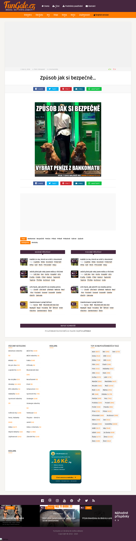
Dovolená (49, 262)
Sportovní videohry (15, 399)
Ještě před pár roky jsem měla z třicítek (46, 272)
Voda (53, 280)
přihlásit (87, 331)
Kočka (96, 377)
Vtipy (56, 15)
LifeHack (50, 290)
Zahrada (39, 295)
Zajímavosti (84, 15)
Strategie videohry (33, 403)
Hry (48, 15)
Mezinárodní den (33, 370)
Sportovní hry (31, 394)
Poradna (45, 308)
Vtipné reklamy (13, 432)
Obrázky (39, 15)
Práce (107, 411)
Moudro (97, 386)
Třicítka (39, 280)
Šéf (50, 308)
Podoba (97, 403)
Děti (107, 360)
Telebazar (30, 413)
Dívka (43, 262)
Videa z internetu (33, 427)
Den (42, 274)
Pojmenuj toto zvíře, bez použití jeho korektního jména (58, 519)
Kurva (35, 305)
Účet (57, 6)
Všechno (33, 311)
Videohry (28, 15)
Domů (46, 6)
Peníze (47, 239)
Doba (96, 356)
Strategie (30, 399)
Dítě (107, 356)
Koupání (53, 274)
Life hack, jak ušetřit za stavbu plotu (45, 287)
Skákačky (11, 394)
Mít (95, 394)
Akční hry (30, 351)
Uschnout (46, 280)
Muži (96, 390)
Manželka (110, 382)
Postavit (38, 293)
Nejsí (39, 308)
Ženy (96, 441)
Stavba (58, 293)
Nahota (57, 290)
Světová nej (12, 413)
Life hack (42, 290)
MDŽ (40, 305)
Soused (44, 293)
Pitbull (59, 239)
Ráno (96, 420)
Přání (44, 277)
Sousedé (51, 293)
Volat (61, 308)
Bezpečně (40, 239)
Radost (49, 277)
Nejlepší (33, 308)
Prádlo (38, 277)
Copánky (36, 262)
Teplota (32, 280)
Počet (96, 407)
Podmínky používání (74, 6)
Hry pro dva (12, 365)
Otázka (107, 394)
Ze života (108, 433)
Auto (96, 352)
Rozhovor (112, 416)
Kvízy (73, 15)
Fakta (29, 361)
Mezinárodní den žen (51, 305)
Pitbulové (66, 239)
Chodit (35, 290)
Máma (107, 390)
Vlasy (54, 265)
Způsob (80, 239)
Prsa (96, 411)
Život (107, 441)
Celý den (36, 274)
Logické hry (12, 370)
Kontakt (91, 6)
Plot (31, 293)
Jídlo (96, 373)
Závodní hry (31, 437)
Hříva (31, 265)
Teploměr (56, 277)
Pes (108, 399)
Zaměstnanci (42, 311)
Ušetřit (32, 295)
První (28, 384)
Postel (109, 403)
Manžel (97, 382)
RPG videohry (13, 389)
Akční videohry (32, 356)
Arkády (10, 361)
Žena (50, 311)
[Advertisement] (68, 44)
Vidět (96, 428)
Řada (96, 437)
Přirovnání (47, 265)
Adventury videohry (15, 351)
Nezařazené (31, 380)
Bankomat (31, 239)
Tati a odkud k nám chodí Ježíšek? (17, 518)
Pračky (32, 277)
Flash (107, 364)
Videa (64, 15)
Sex (106, 420)
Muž (109, 386)
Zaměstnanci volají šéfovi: (41, 302)
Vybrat (73, 239)
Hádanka (108, 369)
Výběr (96, 433)
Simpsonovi (31, 389)
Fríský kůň (57, 262)
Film (95, 364)
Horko (47, 274)
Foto (96, 369)
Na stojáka (12, 380)
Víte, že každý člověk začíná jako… (97, 518)
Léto (59, 274)
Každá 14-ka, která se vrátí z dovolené (46, 259)
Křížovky (30, 365)
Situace (97, 424)
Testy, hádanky (13, 418)
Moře (40, 265)
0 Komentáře (53, 69)
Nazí (63, 290)
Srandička (111, 424)
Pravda (108, 407)
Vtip (106, 428)
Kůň (36, 265)
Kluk (106, 373)
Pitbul (54, 239)
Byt (106, 352)
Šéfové (55, 308)
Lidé (107, 377)
